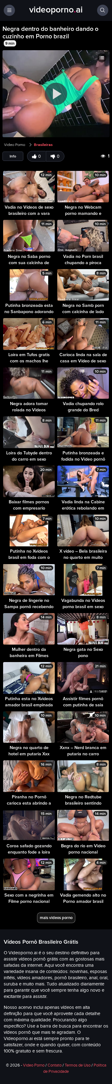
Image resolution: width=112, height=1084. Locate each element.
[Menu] (9, 10)
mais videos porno (56, 917)
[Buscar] (102, 10)
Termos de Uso (78, 1065)
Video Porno (14, 145)
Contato (55, 1065)
